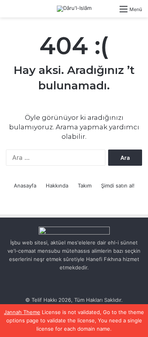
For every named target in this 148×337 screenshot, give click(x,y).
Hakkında (57, 185)
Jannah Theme (22, 312)
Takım (85, 185)
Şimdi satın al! (118, 185)
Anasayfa (25, 185)
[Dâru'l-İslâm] (74, 9)
